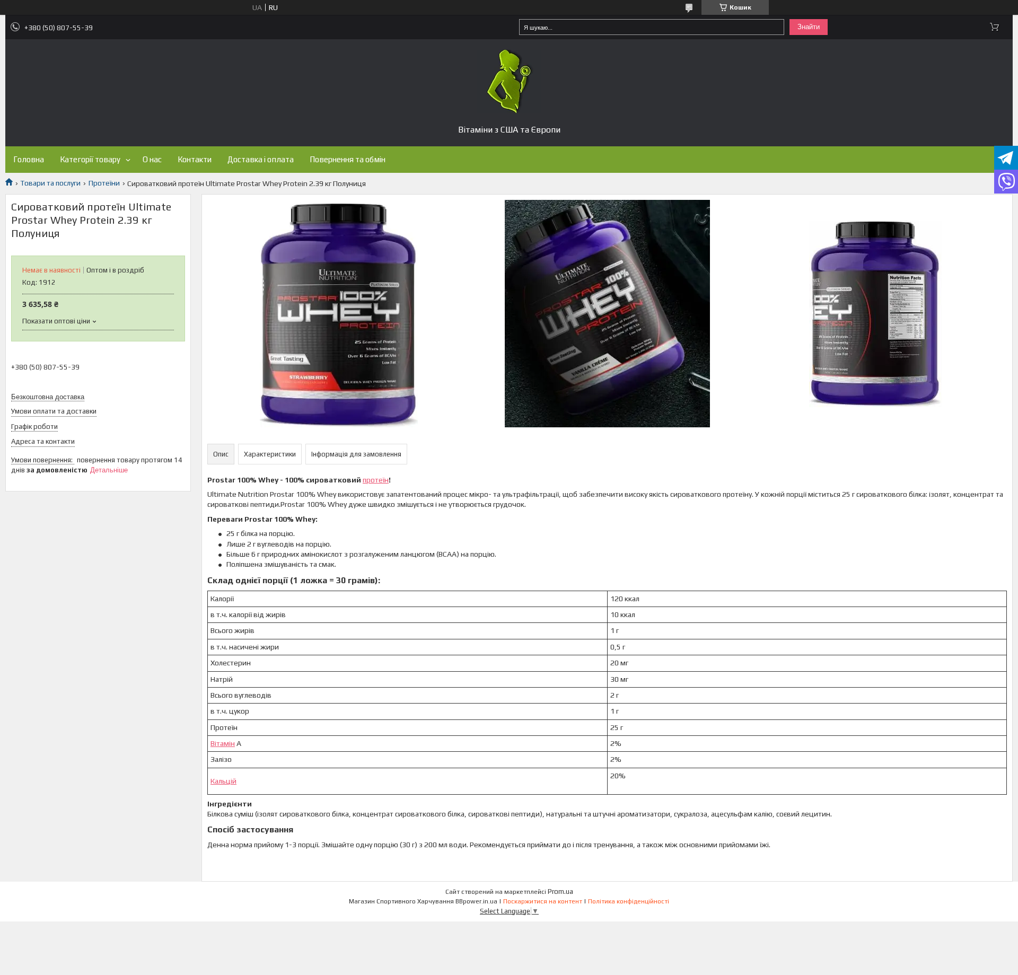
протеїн (376, 480)
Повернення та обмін (347, 159)
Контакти (195, 159)
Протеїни (104, 183)
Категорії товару (90, 159)
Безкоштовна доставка (47, 397)
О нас (152, 159)
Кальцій (223, 781)
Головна (28, 159)
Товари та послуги (50, 183)
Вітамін (222, 743)
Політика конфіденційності (628, 901)
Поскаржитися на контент (542, 901)
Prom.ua (560, 891)
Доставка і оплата (260, 159)
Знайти (808, 27)
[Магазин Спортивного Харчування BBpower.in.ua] (509, 81)
